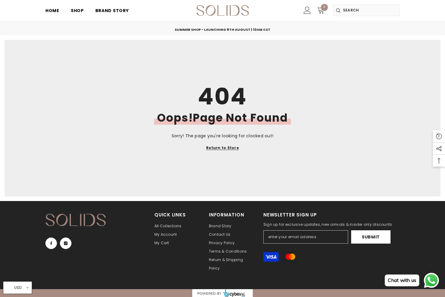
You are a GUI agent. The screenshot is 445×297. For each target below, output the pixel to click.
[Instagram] (65, 243)
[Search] (366, 10)
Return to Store (222, 147)
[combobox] (366, 10)
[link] (307, 10)
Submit (371, 237)
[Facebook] (51, 243)
